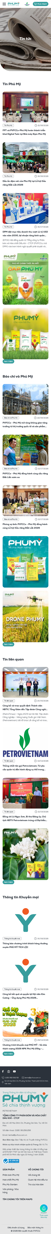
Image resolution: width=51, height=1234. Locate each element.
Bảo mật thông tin (35, 1227)
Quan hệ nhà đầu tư (37, 1179)
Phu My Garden (10, 1184)
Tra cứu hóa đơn (36, 1184)
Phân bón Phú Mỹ (11, 1174)
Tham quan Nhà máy (44, 1216)
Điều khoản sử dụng (16, 1227)
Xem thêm (8, 361)
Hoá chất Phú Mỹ (11, 1179)
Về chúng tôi (34, 1174)
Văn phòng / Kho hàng (11, 1191)
